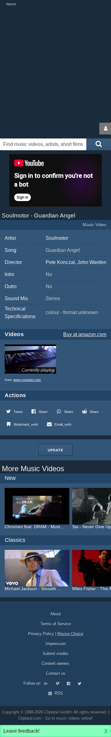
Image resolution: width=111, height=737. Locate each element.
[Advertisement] (55, 63)
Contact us (55, 673)
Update (55, 450)
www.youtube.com (27, 380)
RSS (58, 693)
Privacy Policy (41, 633)
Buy (84, 334)
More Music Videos (33, 468)
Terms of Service (55, 623)
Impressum (56, 643)
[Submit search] (98, 144)
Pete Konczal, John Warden (76, 262)
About (55, 614)
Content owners (55, 663)
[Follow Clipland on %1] (49, 683)
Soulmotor (57, 238)
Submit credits (55, 653)
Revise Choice (70, 633)
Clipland (32, 128)
